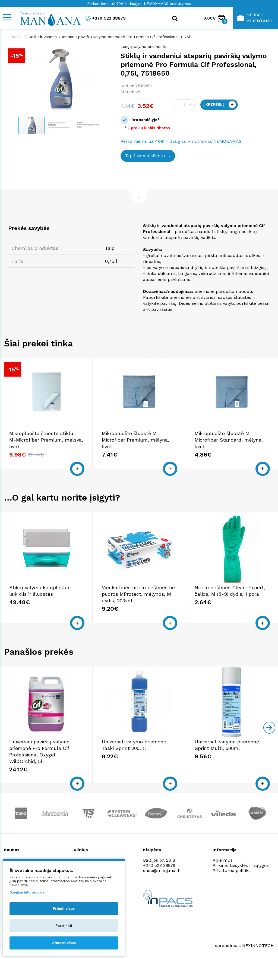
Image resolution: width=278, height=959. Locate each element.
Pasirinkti (63, 926)
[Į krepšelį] (77, 469)
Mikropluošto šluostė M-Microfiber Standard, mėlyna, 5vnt (229, 439)
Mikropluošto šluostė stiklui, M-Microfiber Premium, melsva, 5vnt (46, 439)
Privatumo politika (232, 870)
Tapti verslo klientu (145, 155)
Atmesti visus (64, 943)
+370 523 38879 (109, 18)
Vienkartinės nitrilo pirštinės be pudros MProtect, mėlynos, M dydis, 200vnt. (138, 594)
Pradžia (14, 37)
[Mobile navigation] (7, 17)
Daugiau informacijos (27, 892)
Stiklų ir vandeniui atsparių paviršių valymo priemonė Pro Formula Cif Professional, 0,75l (109, 37)
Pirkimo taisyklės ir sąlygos (241, 865)
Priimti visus (64, 909)
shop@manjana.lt (161, 870)
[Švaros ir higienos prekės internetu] (47, 18)
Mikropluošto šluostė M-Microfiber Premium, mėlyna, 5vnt (135, 439)
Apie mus (223, 860)
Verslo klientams (259, 17)
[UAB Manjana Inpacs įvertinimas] (167, 898)
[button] (107, 49)
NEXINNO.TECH (258, 945)
